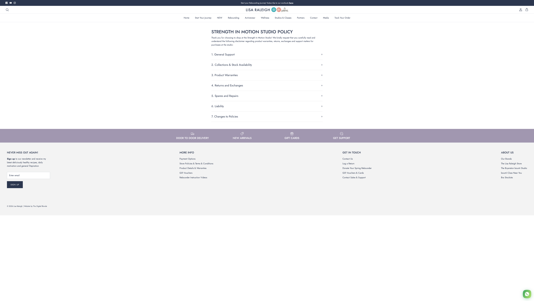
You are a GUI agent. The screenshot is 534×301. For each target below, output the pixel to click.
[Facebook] (7, 3)
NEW (219, 17)
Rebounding (233, 17)
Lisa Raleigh (17, 206)
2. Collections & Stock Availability (231, 65)
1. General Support (223, 54)
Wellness (265, 17)
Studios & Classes (283, 17)
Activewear (250, 17)
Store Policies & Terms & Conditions (196, 163)
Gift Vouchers (186, 172)
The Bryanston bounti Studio (514, 168)
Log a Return (348, 163)
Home (186, 17)
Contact (313, 17)
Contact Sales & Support (354, 177)
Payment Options (187, 158)
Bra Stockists (507, 177)
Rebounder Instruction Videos (193, 177)
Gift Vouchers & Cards (353, 172)
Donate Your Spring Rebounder (357, 168)
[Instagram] (15, 3)
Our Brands (506, 158)
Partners (300, 17)
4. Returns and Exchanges (227, 85)
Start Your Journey (203, 17)
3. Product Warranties (224, 75)
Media (326, 17)
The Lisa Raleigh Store (511, 163)
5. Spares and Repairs (224, 96)
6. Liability (217, 106)
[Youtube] (11, 3)
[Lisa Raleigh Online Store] (267, 10)
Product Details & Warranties (193, 168)
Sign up (15, 184)
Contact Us (348, 158)
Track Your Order (342, 17)
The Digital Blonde (40, 206)
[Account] (520, 9)
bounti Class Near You (511, 172)
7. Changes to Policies (224, 116)
